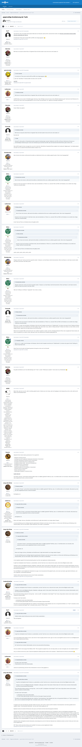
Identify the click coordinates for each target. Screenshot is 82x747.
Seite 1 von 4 (20, 26)
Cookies (51, 742)
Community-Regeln (10, 9)
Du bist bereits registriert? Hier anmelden (61, 2)
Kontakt (46, 742)
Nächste (12, 26)
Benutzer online (27, 9)
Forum (3, 9)
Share (64, 21)
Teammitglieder (19, 9)
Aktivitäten (11, 6)
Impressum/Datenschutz (39, 742)
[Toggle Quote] (15, 73)
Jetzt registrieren (76, 2)
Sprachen (31, 742)
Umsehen (4, 6)
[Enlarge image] (44, 37)
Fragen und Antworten (17, 21)
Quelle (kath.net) (17, 473)
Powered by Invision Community (41, 745)
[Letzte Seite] (15, 26)
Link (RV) (15, 81)
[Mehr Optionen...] (78, 31)
